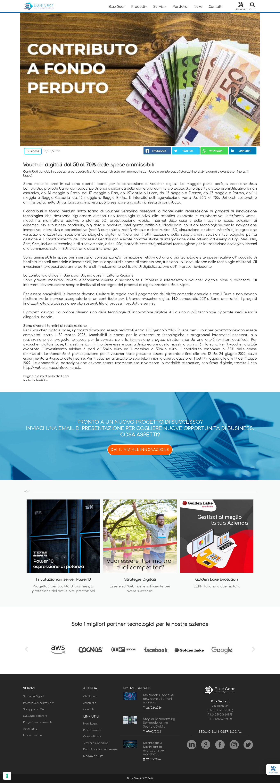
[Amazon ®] (58, 649)
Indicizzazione (32, 735)
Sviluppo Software (35, 715)
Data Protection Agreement (100, 749)
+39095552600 (222, 719)
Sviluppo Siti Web (34, 709)
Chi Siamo (90, 696)
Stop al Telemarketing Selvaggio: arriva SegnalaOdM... (159, 723)
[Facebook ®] (156, 649)
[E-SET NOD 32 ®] (123, 649)
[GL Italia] (189, 649)
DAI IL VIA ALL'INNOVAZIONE (140, 450)
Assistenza (89, 703)
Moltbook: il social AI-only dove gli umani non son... (159, 699)
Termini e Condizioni (96, 743)
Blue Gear (117, 7)
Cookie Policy (92, 736)
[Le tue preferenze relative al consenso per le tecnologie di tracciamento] (7, 776)
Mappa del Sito (93, 756)
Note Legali (90, 723)
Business (32, 151)
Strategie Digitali (33, 696)
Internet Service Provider (38, 703)
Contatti (215, 7)
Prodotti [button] (138, 7)
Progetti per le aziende (37, 722)
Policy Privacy (92, 730)
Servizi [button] (158, 7)
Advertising (30, 728)
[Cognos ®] (90, 649)
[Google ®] (222, 649)
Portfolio (180, 7)
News (198, 7)
